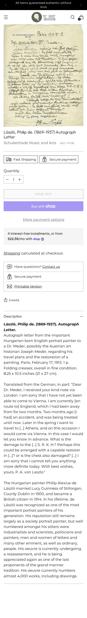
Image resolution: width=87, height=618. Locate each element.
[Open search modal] (72, 17)
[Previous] (6, 5)
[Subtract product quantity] (7, 179)
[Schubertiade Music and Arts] (43, 17)
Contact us (51, 267)
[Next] (80, 5)
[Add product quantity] (19, 179)
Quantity (11, 170)
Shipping (12, 253)
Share (14, 300)
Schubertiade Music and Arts (30, 142)
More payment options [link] (43, 219)
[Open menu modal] (6, 17)
